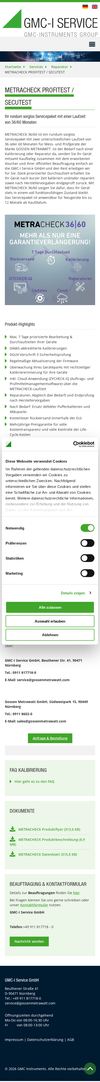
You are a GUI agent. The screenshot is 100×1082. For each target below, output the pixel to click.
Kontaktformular (34, 905)
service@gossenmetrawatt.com (30, 1003)
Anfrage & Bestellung (50, 738)
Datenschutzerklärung (45, 1039)
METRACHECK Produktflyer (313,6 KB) (49, 829)
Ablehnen (50, 635)
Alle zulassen (50, 607)
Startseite (13, 66)
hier (76, 892)
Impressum (14, 1039)
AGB (70, 1039)
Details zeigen (73, 593)
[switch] (87, 543)
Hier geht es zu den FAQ (34, 781)
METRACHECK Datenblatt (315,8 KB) (47, 854)
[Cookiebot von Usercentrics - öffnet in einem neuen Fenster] (73, 444)
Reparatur (59, 66)
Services (36, 66)
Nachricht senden (29, 941)
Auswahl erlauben (50, 621)
